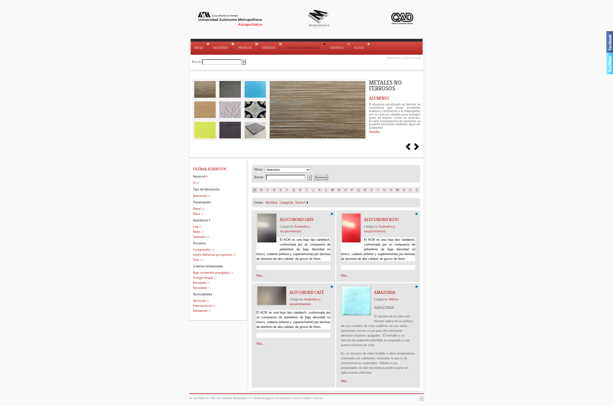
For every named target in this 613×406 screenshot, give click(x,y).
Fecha (299, 202)
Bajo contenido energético (213, 272)
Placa (198, 214)
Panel (198, 209)
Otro (198, 260)
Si (196, 183)
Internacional (204, 306)
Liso (197, 227)
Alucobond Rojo (381, 219)
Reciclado (201, 283)
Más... (260, 275)
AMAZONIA (384, 292)
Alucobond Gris (296, 219)
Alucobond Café (306, 292)
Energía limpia (204, 278)
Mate (198, 232)
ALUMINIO (379, 98)
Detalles (374, 132)
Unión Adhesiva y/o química (214, 255)
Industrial (201, 196)
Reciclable (201, 288)
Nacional (201, 301)
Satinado (201, 237)
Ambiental (202, 311)
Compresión (203, 250)
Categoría (286, 202)
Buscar (196, 61)
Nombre (271, 202)
